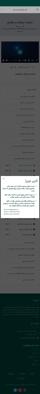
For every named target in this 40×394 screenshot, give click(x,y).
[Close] (3, 179)
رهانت (23, 188)
